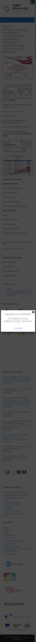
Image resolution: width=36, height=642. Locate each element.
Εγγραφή (18, 328)
